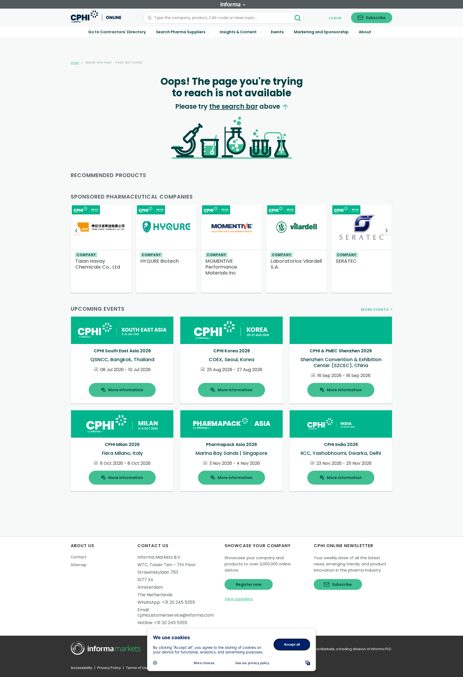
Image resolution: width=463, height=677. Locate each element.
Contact (79, 557)
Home (75, 63)
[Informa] (233, 4)
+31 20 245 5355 (178, 602)
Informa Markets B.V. (159, 557)
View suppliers (239, 599)
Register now (249, 584)
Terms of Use (137, 667)
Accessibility (81, 667)
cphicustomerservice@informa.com (175, 615)
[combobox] (220, 17)
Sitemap (79, 565)
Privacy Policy (109, 667)
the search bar (233, 106)
